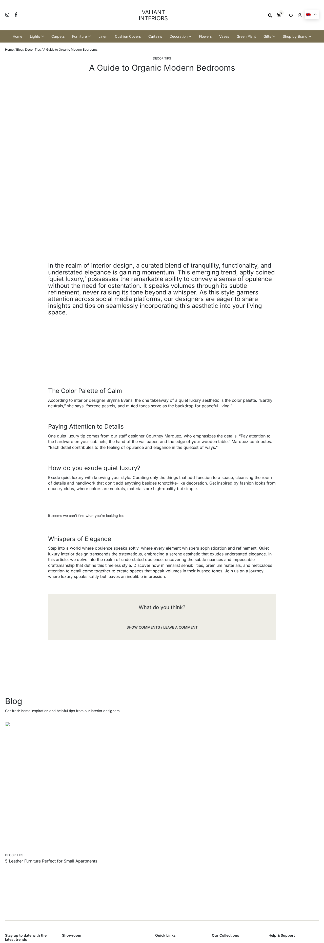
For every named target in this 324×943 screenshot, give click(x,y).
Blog (19, 49)
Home (9, 49)
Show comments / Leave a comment (162, 627)
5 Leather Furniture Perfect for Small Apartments (51, 861)
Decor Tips (33, 49)
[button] (162, 627)
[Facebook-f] (16, 14)
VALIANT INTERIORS (153, 15)
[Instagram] (7, 14)
